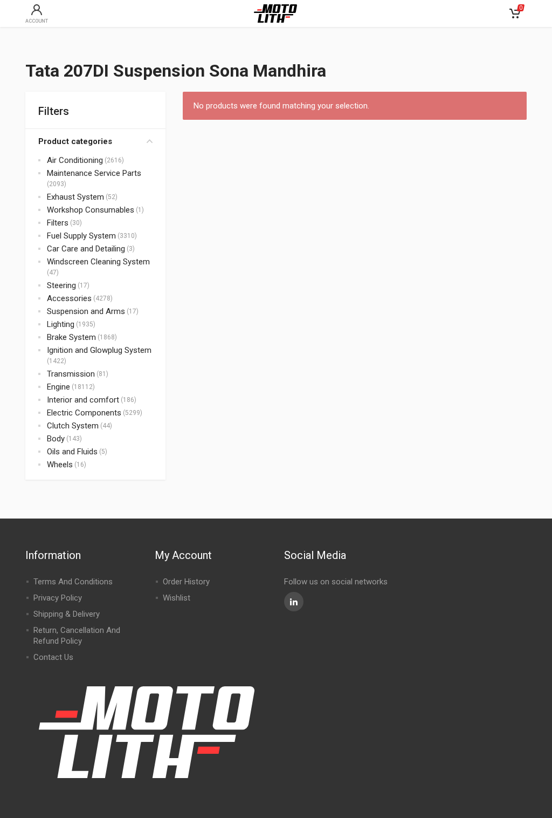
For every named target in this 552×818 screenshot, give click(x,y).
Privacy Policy (57, 598)
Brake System (71, 337)
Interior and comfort (83, 400)
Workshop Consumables (90, 210)
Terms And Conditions (73, 582)
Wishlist (176, 598)
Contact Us (53, 657)
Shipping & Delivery (66, 614)
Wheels (60, 464)
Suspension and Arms (86, 311)
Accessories (69, 298)
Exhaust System (75, 197)
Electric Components (84, 413)
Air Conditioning (75, 160)
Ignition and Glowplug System (99, 350)
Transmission (71, 374)
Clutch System (73, 426)
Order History (186, 582)
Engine (58, 387)
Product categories (75, 141)
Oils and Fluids (72, 451)
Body (56, 439)
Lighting (60, 324)
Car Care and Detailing (86, 249)
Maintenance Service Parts (94, 173)
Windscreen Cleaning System (98, 262)
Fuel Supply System (81, 236)
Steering (61, 285)
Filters (57, 223)
